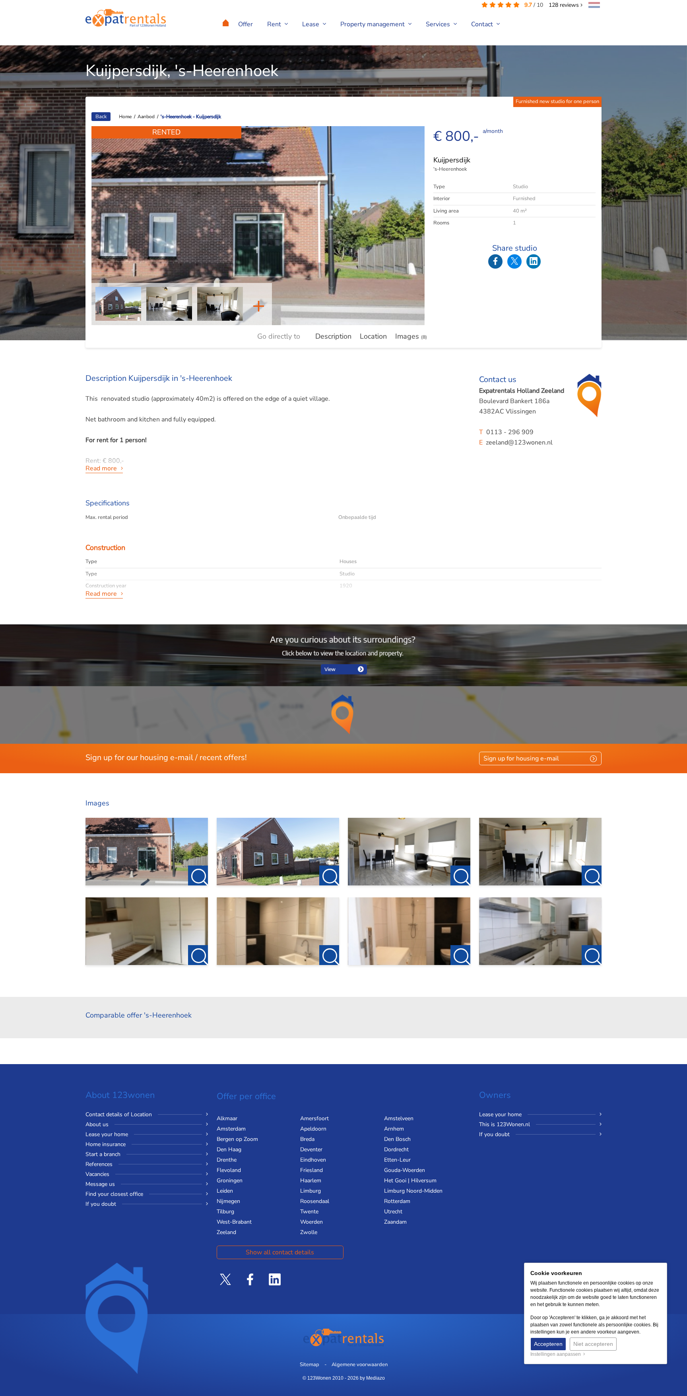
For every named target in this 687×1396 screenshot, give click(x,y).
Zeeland (226, 1232)
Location (373, 336)
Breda (307, 1139)
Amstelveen (398, 1118)
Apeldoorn (313, 1129)
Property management (373, 24)
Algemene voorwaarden (360, 1364)
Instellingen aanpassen (556, 1354)
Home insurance (105, 1144)
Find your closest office (114, 1194)
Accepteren (548, 1344)
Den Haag (229, 1149)
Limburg (310, 1191)
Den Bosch (397, 1139)
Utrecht (393, 1211)
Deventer (311, 1149)
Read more (101, 468)
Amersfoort (314, 1118)
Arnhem (394, 1129)
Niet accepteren (593, 1344)
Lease (311, 24)
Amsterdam (231, 1129)
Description (333, 336)
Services (439, 24)
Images (411, 336)
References (99, 1164)
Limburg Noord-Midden (413, 1191)
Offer (245, 24)
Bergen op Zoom (237, 1139)
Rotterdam (397, 1201)
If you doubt (100, 1204)
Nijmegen (228, 1201)
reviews (564, 5)
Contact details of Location (118, 1114)
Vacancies (97, 1174)
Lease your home (106, 1134)
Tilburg (225, 1211)
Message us (100, 1184)
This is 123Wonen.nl (504, 1124)
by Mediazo (372, 1378)
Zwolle (308, 1232)
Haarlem (310, 1180)
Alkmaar (227, 1118)
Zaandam (395, 1222)
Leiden (225, 1191)
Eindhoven (313, 1160)
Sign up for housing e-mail (521, 758)
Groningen (230, 1180)
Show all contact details (280, 1252)
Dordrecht (396, 1149)
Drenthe (227, 1160)
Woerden (311, 1222)
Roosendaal (314, 1201)
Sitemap (309, 1364)
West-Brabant (234, 1222)
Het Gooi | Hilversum (410, 1180)
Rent (275, 24)
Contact (483, 24)
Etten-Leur (397, 1160)
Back (101, 116)
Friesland (311, 1170)
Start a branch (102, 1154)
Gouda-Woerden (404, 1170)
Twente (309, 1211)
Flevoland (229, 1170)
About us (97, 1124)
